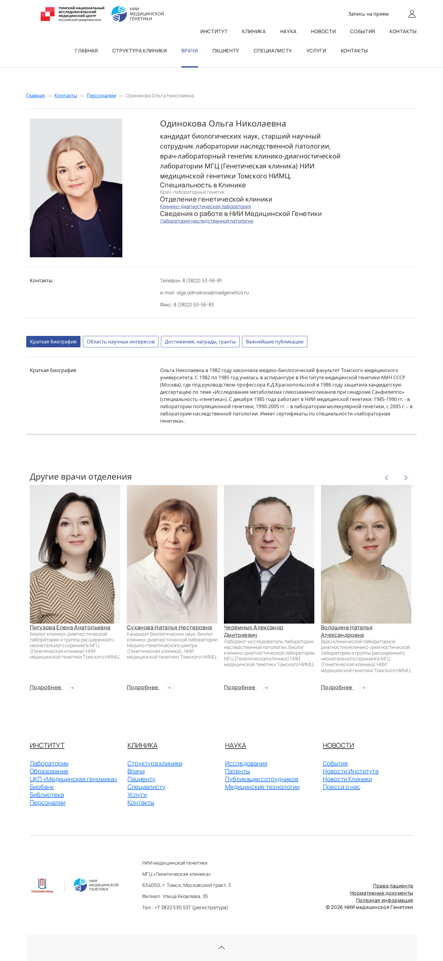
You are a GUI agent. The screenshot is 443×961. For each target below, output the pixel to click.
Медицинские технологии (262, 787)
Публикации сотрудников (261, 779)
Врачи (189, 50)
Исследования (246, 763)
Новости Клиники (347, 779)
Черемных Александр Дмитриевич (253, 631)
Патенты (237, 771)
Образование (49, 771)
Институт (214, 31)
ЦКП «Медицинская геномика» (74, 779)
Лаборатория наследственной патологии (206, 221)
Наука (288, 31)
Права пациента (393, 885)
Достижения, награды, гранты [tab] (200, 341)
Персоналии (101, 95)
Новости (323, 31)
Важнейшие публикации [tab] (274, 341)
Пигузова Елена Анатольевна (70, 627)
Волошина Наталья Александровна (347, 631)
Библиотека (47, 794)
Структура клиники (139, 50)
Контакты (403, 31)
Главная (86, 50)
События (362, 31)
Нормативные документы (381, 893)
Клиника (253, 31)
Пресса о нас (341, 787)
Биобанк (42, 787)
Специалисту (273, 50)
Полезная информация (384, 900)
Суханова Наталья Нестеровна (169, 627)
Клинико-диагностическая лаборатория (205, 206)
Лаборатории (49, 763)
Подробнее (46, 687)
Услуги (316, 50)
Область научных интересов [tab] (121, 341)
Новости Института (351, 771)
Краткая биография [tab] (53, 341)
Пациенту (225, 50)
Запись (368, 14)
